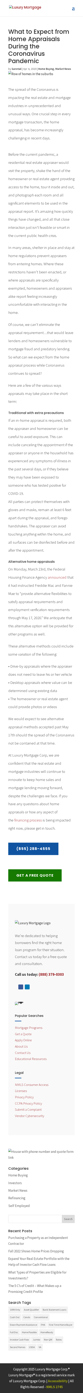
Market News (63, 69)
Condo (26, 1317)
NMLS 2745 (54, 1387)
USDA (32, 1347)
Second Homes (17, 1347)
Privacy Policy (24, 1097)
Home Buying (46, 69)
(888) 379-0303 (51, 974)
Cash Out (15, 1317)
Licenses (21, 1091)
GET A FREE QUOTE (35, 875)
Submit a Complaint (28, 1109)
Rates (59, 1339)
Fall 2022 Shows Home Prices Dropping (36, 1251)
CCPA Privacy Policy (28, 1103)
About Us (21, 1046)
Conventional (41, 1317)
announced (57, 577)
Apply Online (23, 1040)
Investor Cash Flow (19, 1339)
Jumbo (36, 1339)
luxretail (16, 69)
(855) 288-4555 (33, 848)
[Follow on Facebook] (20, 987)
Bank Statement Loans (54, 1309)
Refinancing (16, 1198)
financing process (28, 820)
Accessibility (58, 1381)
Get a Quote (23, 1034)
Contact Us (22, 1052)
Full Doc (14, 1332)
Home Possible (29, 1332)
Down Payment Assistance (23, 1324)
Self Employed (19, 1206)
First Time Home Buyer (60, 1324)
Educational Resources (31, 1059)
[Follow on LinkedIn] (27, 987)
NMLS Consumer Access (31, 1084)
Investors (15, 1183)
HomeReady (46, 1332)
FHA (43, 1324)
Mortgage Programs (28, 1027)
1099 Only (15, 1309)
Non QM (48, 1339)
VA (40, 1347)
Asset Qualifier (31, 1309)
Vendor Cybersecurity (29, 1116)
